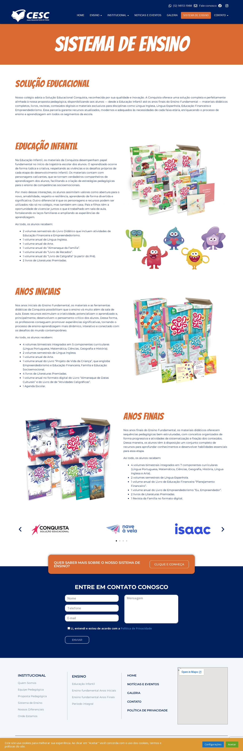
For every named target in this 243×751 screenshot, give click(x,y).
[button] (20, 529)
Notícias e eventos (143, 684)
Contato (220, 15)
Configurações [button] (213, 744)
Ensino (95, 15)
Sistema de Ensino (196, 15)
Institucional (117, 15)
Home (80, 15)
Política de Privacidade (136, 628)
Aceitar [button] (232, 744)
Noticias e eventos (147, 15)
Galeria (172, 15)
